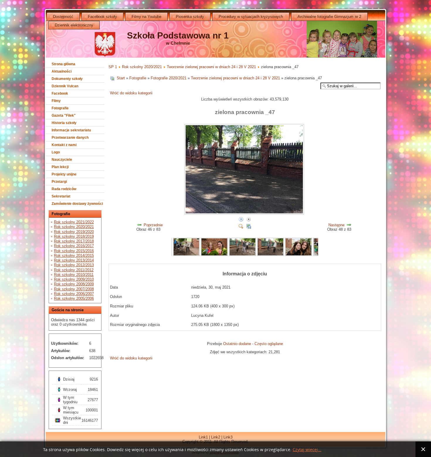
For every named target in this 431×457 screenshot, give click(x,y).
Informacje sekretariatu (71, 130)
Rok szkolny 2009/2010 (74, 279)
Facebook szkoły (102, 16)
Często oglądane (268, 344)
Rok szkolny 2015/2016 (74, 251)
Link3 (228, 437)
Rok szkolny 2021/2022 (74, 222)
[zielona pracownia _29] (298, 254)
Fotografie (60, 108)
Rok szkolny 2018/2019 (74, 236)
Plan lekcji (60, 167)
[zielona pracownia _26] (214, 254)
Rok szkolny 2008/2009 (74, 284)
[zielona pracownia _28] (270, 254)
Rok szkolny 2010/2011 (74, 274)
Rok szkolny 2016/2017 (74, 246)
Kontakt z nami (64, 145)
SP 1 (112, 67)
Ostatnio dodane (237, 344)
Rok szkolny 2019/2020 (74, 232)
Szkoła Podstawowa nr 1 (178, 35)
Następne (336, 225)
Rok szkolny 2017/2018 (74, 241)
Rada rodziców (64, 189)
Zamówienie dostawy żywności (77, 204)
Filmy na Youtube (146, 16)
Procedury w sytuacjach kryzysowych (251, 16)
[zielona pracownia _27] (242, 254)
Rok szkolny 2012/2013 (74, 265)
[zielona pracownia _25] (186, 254)
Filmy (56, 101)
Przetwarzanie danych (70, 137)
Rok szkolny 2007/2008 (74, 289)
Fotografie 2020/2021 (168, 78)
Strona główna (63, 64)
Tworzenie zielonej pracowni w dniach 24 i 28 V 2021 (211, 67)
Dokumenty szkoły (67, 79)
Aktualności (62, 71)
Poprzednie (153, 225)
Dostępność (63, 16)
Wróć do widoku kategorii (131, 93)
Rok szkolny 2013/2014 (74, 260)
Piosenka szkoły (190, 16)
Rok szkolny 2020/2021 (74, 227)
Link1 (203, 437)
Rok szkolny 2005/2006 (74, 298)
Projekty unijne (64, 174)
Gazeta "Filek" (64, 115)
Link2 (215, 437)
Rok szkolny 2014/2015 (74, 255)
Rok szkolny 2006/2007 (74, 294)
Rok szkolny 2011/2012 (74, 270)
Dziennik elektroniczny (74, 25)
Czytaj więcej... (307, 449)
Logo (56, 152)
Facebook (60, 93)
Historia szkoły (64, 123)
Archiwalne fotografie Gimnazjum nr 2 (329, 16)
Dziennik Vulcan (65, 86)
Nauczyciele (62, 160)
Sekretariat (61, 196)
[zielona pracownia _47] (244, 213)
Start (121, 78)
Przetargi (59, 182)
